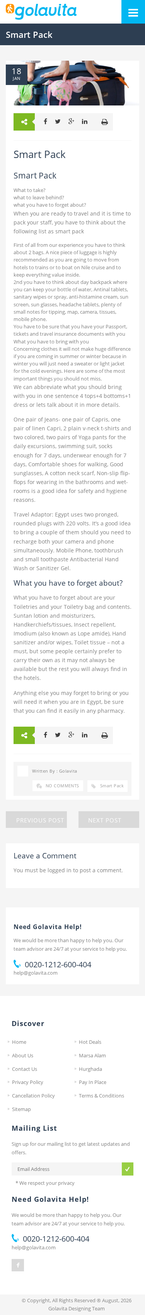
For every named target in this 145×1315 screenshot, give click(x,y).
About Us (22, 1055)
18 (17, 71)
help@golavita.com (36, 972)
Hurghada (90, 1068)
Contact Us (24, 1068)
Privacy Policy (27, 1082)
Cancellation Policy (33, 1095)
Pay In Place (92, 1082)
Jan (16, 78)
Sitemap (21, 1109)
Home (19, 1041)
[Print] (104, 122)
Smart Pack (112, 785)
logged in (60, 870)
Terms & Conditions (101, 1095)
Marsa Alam (92, 1055)
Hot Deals (90, 1041)
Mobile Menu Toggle (133, 12)
